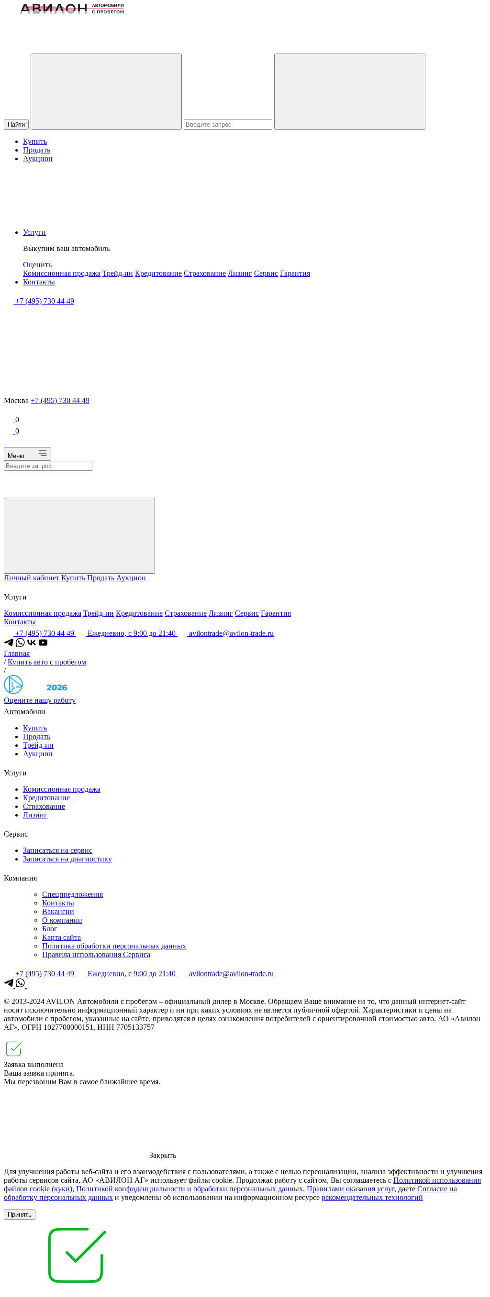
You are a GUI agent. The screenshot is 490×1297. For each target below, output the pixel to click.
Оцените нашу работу (40, 700)
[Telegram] (9, 645)
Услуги (34, 232)
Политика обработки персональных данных (114, 946)
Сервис (266, 273)
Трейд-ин (117, 273)
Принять (20, 1214)
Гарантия (295, 273)
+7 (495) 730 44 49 (60, 400)
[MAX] (31, 985)
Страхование (205, 273)
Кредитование (158, 273)
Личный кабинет (32, 578)
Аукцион (38, 158)
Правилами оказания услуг (350, 1189)
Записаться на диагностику (67, 859)
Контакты (39, 282)
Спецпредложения (72, 894)
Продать (36, 150)
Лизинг (240, 273)
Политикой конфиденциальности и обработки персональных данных (189, 1189)
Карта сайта (61, 937)
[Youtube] (43, 645)
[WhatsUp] (21, 645)
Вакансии (58, 911)
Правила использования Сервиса (96, 954)
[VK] (32, 645)
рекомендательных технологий (372, 1197)
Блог (49, 929)
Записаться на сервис (57, 850)
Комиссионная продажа (61, 273)
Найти (16, 124)
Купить (35, 141)
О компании (62, 920)
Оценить (37, 265)
